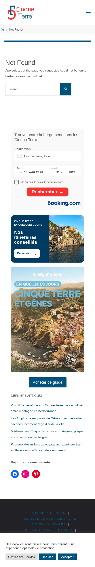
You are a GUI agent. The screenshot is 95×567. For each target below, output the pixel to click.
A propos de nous (48, 513)
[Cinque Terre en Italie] (21, 12)
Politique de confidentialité (48, 518)
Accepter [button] (67, 557)
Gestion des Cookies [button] (21, 557)
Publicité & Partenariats (48, 530)
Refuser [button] (47, 557)
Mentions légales (49, 524)
